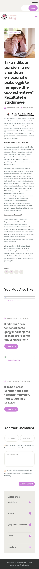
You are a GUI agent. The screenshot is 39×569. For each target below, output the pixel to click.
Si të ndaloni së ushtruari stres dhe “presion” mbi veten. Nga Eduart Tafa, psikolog (17, 394)
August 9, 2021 (12, 381)
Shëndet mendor (14, 32)
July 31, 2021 (11, 318)
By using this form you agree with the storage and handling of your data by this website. (18, 473)
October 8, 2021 (13, 108)
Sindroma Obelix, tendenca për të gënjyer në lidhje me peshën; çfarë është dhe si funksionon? (17, 331)
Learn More (11, 346)
